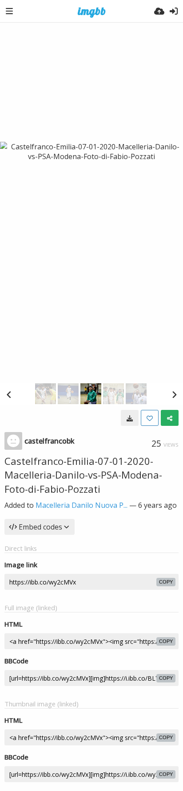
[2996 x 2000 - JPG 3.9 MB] (130, 418)
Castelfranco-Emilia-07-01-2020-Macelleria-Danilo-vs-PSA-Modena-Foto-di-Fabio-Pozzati (83, 474)
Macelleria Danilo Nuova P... (81, 505)
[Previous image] (9, 394)
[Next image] (174, 394)
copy (166, 581)
